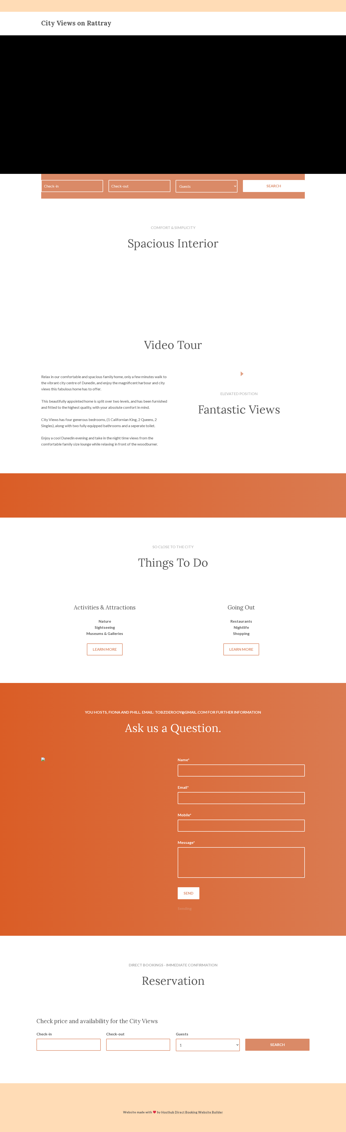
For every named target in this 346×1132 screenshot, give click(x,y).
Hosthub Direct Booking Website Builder (192, 1112)
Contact (205, 23)
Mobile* (184, 815)
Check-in (44, 1034)
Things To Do (235, 23)
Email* (183, 787)
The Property (174, 23)
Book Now (295, 23)
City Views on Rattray (76, 23)
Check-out (115, 1034)
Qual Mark (266, 23)
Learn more (105, 649)
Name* (183, 759)
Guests (182, 1034)
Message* (186, 842)
